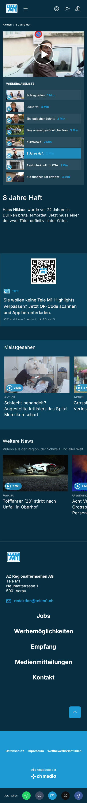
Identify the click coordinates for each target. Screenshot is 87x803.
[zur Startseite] (12, 8)
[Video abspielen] (43, 54)
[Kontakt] (77, 8)
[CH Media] (43, 776)
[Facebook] (78, 795)
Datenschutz (15, 751)
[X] (65, 795)
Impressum (35, 751)
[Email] (52, 795)
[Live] (56, 8)
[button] (39, 795)
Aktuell (7, 24)
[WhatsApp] (26, 795)
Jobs (43, 615)
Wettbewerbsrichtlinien (64, 751)
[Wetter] (67, 8)
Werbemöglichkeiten (43, 631)
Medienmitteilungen (43, 662)
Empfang (43, 646)
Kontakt (43, 677)
